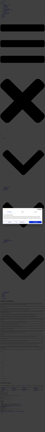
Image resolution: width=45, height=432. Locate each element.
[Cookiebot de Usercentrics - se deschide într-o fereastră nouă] (38, 209)
